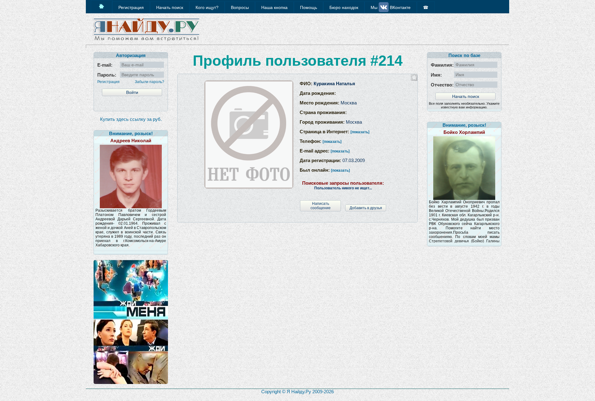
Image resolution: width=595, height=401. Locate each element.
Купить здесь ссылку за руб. (131, 119)
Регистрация (108, 82)
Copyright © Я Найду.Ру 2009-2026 (297, 391)
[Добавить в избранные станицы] (414, 77)
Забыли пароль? (149, 82)
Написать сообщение (321, 205)
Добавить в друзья (366, 208)
